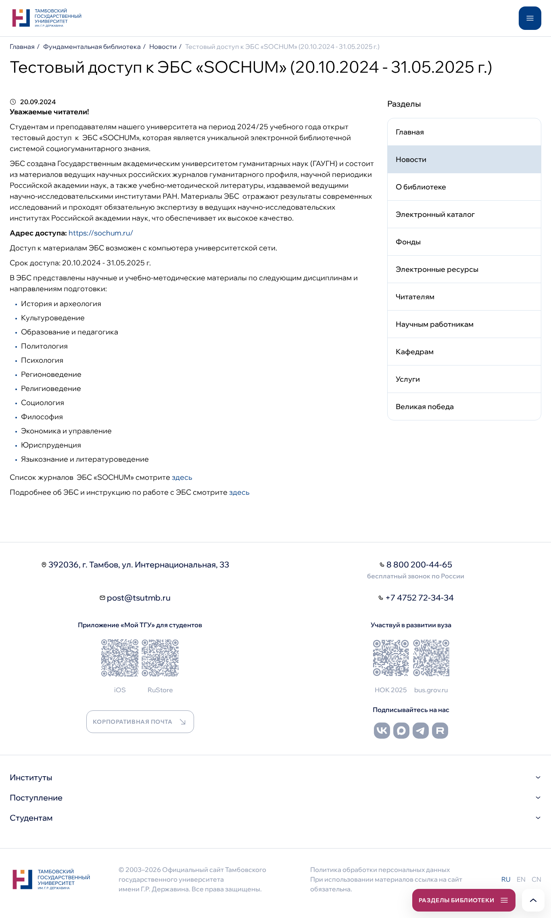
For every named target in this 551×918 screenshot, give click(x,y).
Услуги (408, 379)
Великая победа (425, 406)
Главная (22, 46)
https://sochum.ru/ (101, 232)
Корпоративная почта (133, 721)
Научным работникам (435, 324)
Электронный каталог (435, 214)
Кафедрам (415, 351)
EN (521, 879)
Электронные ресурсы (437, 269)
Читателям (415, 296)
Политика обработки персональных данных (380, 869)
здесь (182, 477)
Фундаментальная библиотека (92, 46)
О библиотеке (421, 186)
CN (536, 879)
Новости (163, 46)
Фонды (408, 241)
